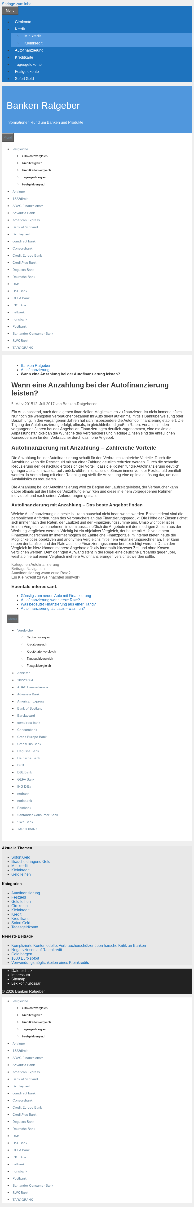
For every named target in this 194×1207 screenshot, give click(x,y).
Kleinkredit (33, 43)
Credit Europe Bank (27, 255)
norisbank (20, 319)
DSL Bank (20, 291)
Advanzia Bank (24, 213)
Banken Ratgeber (43, 105)
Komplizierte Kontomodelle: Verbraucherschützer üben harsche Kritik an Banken (78, 946)
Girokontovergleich (35, 156)
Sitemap (18, 979)
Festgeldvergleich (34, 184)
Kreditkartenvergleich (36, 170)
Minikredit (32, 36)
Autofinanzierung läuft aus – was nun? (53, 608)
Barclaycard (21, 234)
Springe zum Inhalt (17, 4)
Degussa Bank (23, 270)
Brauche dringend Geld (30, 862)
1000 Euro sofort (25, 958)
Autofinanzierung (29, 50)
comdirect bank (24, 241)
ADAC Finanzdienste (28, 206)
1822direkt (20, 199)
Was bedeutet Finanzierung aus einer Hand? (58, 604)
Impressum (20, 975)
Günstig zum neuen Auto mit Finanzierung (56, 596)
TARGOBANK (23, 348)
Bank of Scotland (25, 227)
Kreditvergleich (32, 163)
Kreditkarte (24, 57)
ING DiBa (19, 305)
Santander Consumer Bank (33, 333)
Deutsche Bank (24, 277)
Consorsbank (22, 248)
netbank (19, 312)
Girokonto (23, 22)
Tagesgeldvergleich (35, 177)
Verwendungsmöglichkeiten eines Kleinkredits (50, 963)
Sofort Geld (24, 79)
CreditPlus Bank (24, 262)
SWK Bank (20, 340)
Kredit (20, 29)
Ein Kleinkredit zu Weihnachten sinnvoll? (45, 577)
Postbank (19, 326)
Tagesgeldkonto (28, 64)
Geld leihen (21, 874)
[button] (26, 29)
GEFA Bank (21, 298)
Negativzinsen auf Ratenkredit (36, 950)
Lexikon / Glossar (25, 983)
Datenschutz (21, 971)
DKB (16, 284)
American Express (26, 220)
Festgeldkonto (27, 72)
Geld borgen (21, 954)
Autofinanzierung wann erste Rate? (41, 573)
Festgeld (18, 897)
